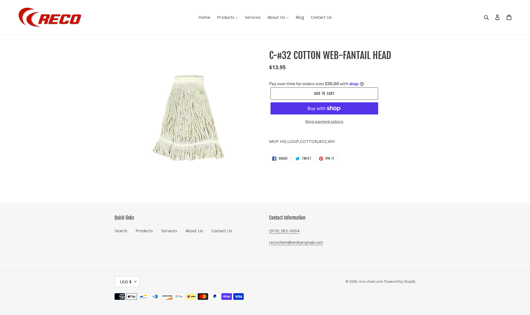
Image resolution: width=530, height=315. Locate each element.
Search (121, 230)
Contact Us (221, 230)
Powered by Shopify (399, 281)
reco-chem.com (371, 281)
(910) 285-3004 (284, 230)
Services (169, 230)
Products (144, 230)
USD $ (126, 281)
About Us (194, 230)
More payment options (324, 121)
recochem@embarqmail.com (296, 242)
